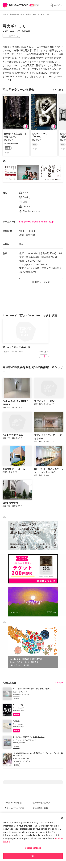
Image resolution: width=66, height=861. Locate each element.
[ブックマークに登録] (25, 126)
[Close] (62, 817)
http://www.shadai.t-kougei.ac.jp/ (36, 221)
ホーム (5, 14)
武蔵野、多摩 (31, 14)
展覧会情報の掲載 (40, 808)
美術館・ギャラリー (17, 14)
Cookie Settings (33, 848)
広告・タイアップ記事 (14, 808)
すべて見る (57, 89)
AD (4, 161)
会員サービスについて (42, 802)
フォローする (11, 35)
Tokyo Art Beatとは (13, 802)
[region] (33, 837)
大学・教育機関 (23, 31)
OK (32, 856)
